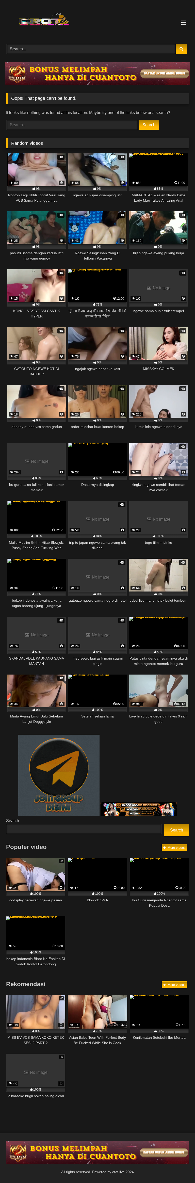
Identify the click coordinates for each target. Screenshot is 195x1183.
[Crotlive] (97, 20)
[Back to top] (179, 1168)
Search (12, 821)
